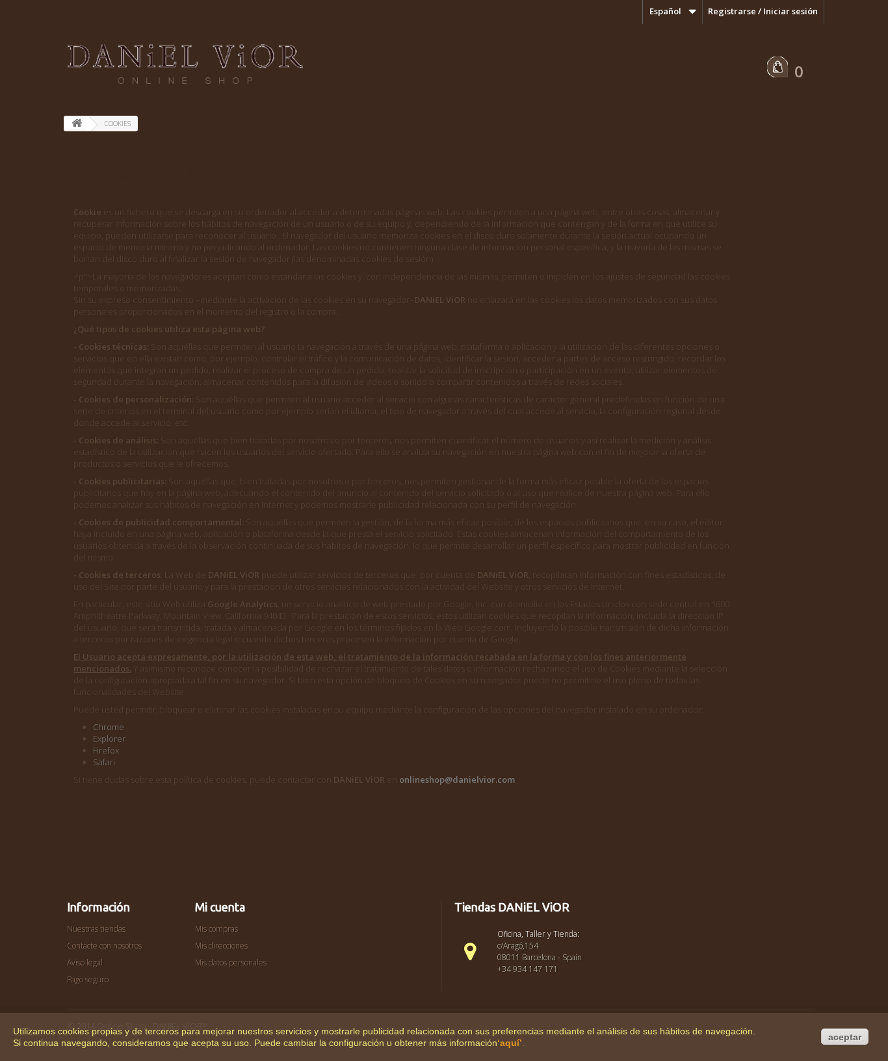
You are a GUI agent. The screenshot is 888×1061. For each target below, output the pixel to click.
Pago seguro (88, 979)
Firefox (106, 750)
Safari (104, 762)
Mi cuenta (220, 906)
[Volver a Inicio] (76, 123)
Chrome (108, 727)
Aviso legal (85, 962)
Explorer (109, 738)
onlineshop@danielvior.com (457, 779)
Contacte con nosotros (104, 945)
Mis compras (216, 928)
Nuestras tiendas (96, 928)
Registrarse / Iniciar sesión (763, 11)
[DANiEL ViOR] (185, 65)
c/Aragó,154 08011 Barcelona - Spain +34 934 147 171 (539, 957)
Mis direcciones (221, 945)
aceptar (844, 1037)
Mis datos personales (231, 962)
